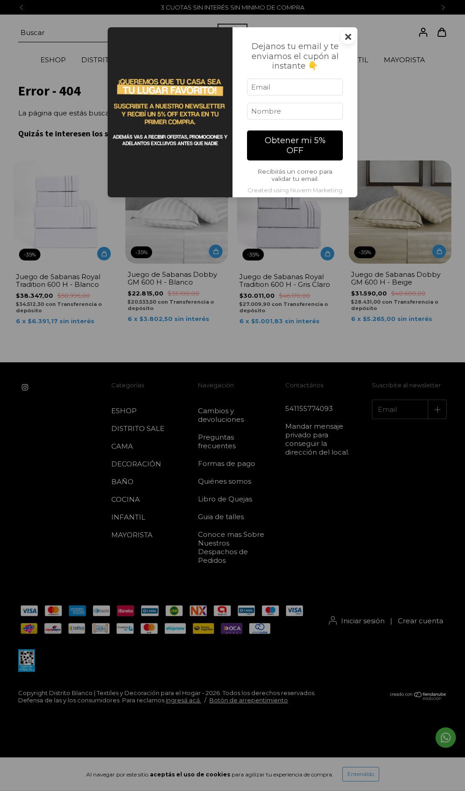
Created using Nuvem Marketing (294, 190)
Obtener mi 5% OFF (295, 145)
